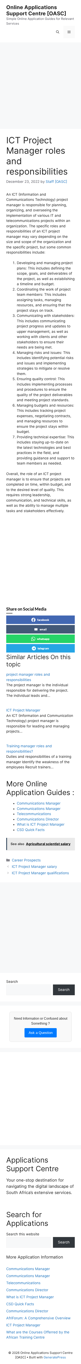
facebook (43, 620)
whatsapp (43, 639)
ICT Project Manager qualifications (40, 873)
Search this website (22, 1234)
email (43, 629)
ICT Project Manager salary (34, 867)
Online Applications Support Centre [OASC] (36, 10)
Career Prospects (26, 860)
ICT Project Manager (23, 710)
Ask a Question (41, 1033)
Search (12, 982)
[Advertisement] (40, 87)
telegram (43, 648)
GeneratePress (55, 1357)
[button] (57, 32)
